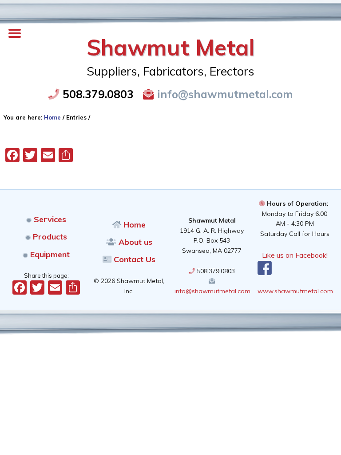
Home (133, 225)
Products (49, 236)
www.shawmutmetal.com (295, 291)
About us (134, 242)
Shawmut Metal (171, 47)
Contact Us (133, 259)
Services (49, 219)
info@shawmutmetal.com (223, 94)
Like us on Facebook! (295, 255)
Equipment (49, 254)
